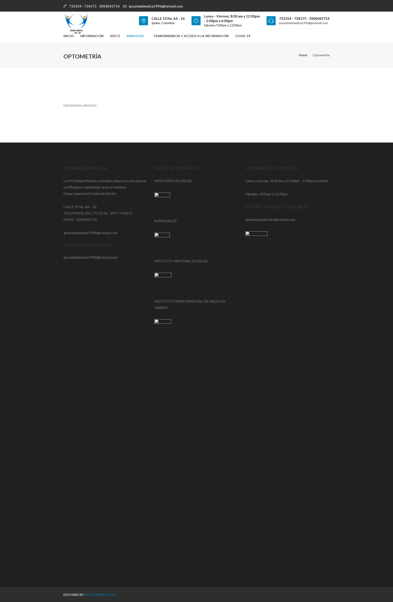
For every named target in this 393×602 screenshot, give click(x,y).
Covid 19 (242, 36)
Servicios (135, 36)
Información (92, 36)
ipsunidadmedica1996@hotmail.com (156, 6)
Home (303, 55)
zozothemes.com (100, 595)
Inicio (68, 36)
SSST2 (115, 36)
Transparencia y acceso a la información (191, 36)
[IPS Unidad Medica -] (76, 20)
